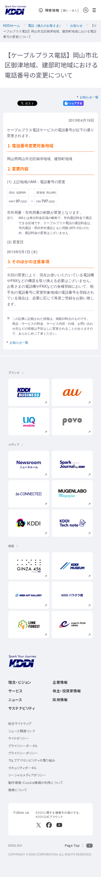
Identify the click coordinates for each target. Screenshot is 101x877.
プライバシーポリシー (23, 753)
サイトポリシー (18, 738)
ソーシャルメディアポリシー (27, 775)
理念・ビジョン (19, 682)
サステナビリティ (21, 708)
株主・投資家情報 (67, 691)
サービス (15, 691)
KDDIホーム (11, 25)
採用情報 (60, 699)
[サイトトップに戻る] (15, 10)
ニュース (15, 699)
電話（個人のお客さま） (45, 25)
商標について (17, 790)
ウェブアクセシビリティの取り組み (31, 760)
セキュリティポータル (22, 768)
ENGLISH (15, 845)
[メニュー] (95, 10)
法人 (74, 10)
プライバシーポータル (23, 746)
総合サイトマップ (20, 723)
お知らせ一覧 (89, 97)
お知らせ (76, 25)
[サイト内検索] (85, 10)
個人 (65, 10)
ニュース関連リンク (21, 731)
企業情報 (60, 682)
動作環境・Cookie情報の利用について (35, 783)
